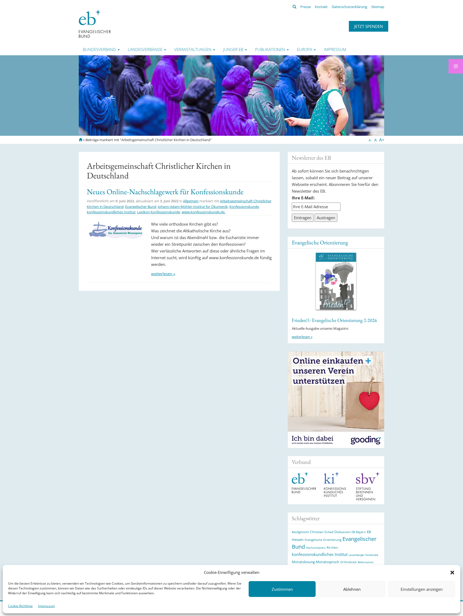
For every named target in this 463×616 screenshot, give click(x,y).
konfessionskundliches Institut (111, 212)
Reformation (366, 562)
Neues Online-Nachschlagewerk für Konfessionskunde (165, 191)
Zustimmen (282, 589)
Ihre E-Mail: (303, 197)
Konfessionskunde (244, 206)
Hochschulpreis (316, 547)
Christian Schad (321, 532)
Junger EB (233, 49)
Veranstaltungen (193, 49)
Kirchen (332, 547)
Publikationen (270, 49)
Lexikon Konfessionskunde (158, 212)
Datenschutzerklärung (349, 6)
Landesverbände (145, 49)
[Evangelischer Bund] (95, 23)
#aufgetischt (300, 532)
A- (370, 140)
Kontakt (321, 6)
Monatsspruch (327, 561)
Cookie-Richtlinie (20, 606)
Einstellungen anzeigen (422, 589)
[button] (452, 572)
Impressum (46, 606)
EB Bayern (359, 532)
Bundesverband (100, 49)
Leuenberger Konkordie (363, 555)
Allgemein (191, 201)
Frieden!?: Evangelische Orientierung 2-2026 (334, 320)
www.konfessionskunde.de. (203, 212)
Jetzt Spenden (368, 26)
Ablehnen (352, 589)
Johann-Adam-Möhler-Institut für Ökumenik (193, 206)
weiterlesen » (163, 273)
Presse (305, 6)
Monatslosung (303, 561)
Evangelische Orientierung (320, 242)
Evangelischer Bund (140, 206)
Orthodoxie (348, 562)
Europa (305, 49)
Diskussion (342, 532)
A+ (381, 140)
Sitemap (377, 6)
